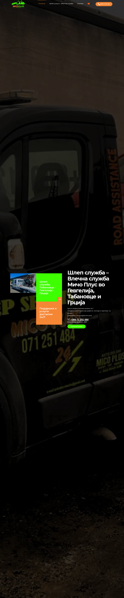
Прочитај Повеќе (76, 326)
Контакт (80, 3)
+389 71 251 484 (105, 4)
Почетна (41, 3)
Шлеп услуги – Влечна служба (61, 3)
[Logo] (18, 4)
